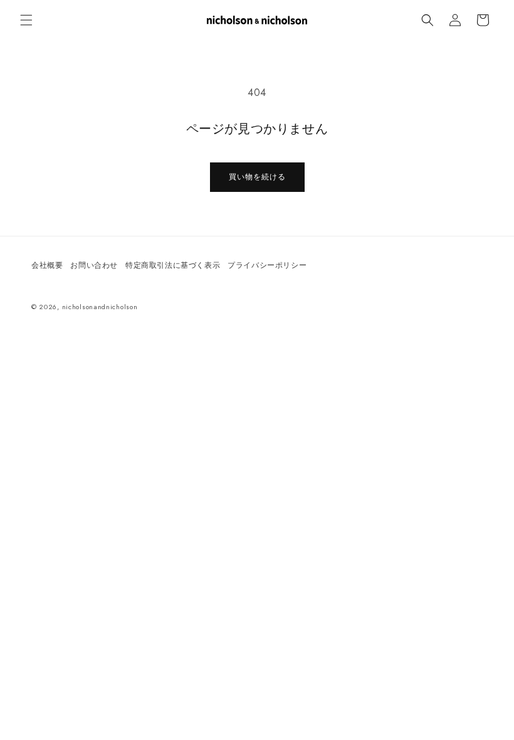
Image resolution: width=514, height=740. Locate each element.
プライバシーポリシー (267, 265)
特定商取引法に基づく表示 (172, 265)
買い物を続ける (257, 176)
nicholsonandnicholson (100, 307)
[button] (26, 20)
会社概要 (47, 265)
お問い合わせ (94, 265)
